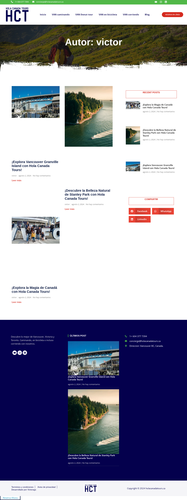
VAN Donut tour (84, 14)
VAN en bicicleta (108, 14)
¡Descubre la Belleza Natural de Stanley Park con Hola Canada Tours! (87, 194)
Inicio (43, 14)
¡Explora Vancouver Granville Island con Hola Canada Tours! (35, 166)
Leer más (16, 180)
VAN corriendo (131, 14)
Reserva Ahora (10, 497)
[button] (140, 211)
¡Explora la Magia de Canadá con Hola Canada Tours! (34, 290)
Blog (147, 14)
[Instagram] (161, 2)
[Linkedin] (166, 2)
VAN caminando (61, 14)
